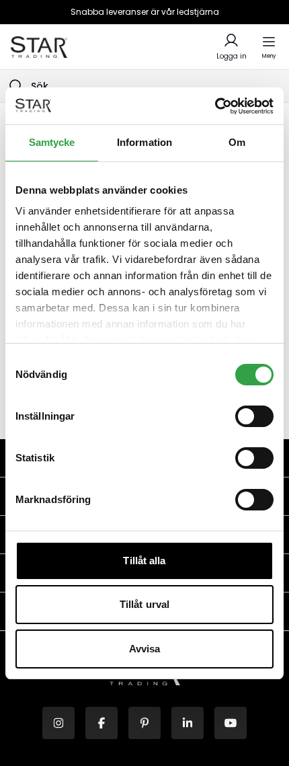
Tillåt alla (144, 560)
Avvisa (145, 648)
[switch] (254, 416)
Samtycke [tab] (52, 142)
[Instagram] (58, 723)
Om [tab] (237, 142)
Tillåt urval (144, 604)
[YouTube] (230, 723)
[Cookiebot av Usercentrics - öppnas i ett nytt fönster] (215, 106)
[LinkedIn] (187, 723)
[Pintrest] (144, 723)
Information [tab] (144, 142)
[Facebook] (101, 723)
